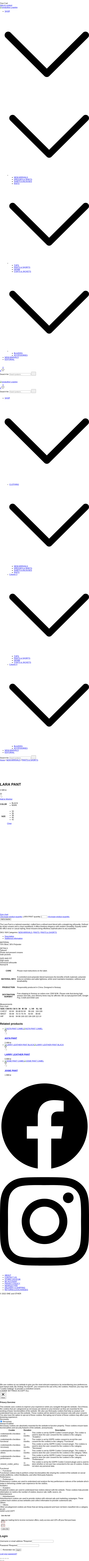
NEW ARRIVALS (21, 177)
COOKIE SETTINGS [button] (8, 1391)
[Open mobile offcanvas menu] (1, 377)
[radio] (15, 803)
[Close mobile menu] (1, 394)
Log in (18, 1550)
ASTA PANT (11, 1038)
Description (9, 936)
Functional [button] (4, 1468)
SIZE (3, 816)
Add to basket (5, 919)
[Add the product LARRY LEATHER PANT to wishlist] (47, 1048)
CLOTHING (14, 484)
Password (8, 1545)
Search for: (4, 374)
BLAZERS (18, 353)
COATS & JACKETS (22, 271)
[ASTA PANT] (24, 1029)
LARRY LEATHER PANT (17, 1054)
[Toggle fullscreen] (3, 1558)
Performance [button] (5, 1477)
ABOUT (8, 1275)
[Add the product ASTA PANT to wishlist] (47, 1032)
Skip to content (6, 5)
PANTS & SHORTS (22, 267)
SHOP (7, 11)
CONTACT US (11, 1277)
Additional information (14, 938)
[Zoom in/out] (1, 1558)
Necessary (7, 1422)
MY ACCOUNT (11, 1281)
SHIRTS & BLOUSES (23, 181)
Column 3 (13, 574)
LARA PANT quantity (31, 917)
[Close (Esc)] (8, 1558)
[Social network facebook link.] (44, 1170)
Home (2, 760)
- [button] (11, 917)
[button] (1, 1531)
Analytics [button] (4, 1486)
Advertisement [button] (6, 1494)
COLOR (3, 804)
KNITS (16, 184)
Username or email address (16, 1541)
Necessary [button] (4, 1419)
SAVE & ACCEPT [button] (7, 1511)
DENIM (17, 269)
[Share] (5, 1558)
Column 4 (13, 664)
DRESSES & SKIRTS (23, 179)
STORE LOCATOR (13, 1279)
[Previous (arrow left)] (1, 1560)
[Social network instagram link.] (44, 1271)
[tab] (47, 936)
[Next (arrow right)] (3, 1560)
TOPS (16, 265)
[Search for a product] (2, 364)
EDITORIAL (9, 359)
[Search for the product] (33, 374)
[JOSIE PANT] (24, 1061)
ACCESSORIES (21, 355)
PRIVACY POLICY (12, 1284)
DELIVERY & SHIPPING (15, 1288)
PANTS (36, 932)
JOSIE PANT (11, 1070)
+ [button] (59, 917)
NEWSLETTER (11, 1286)
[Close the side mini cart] (1, 1)
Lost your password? (8, 1554)
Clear (9, 823)
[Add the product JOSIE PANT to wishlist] (47, 1064)
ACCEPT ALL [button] (23, 1391)
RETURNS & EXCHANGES (16, 1290)
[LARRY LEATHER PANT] (34, 1045)
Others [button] (2, 1503)
